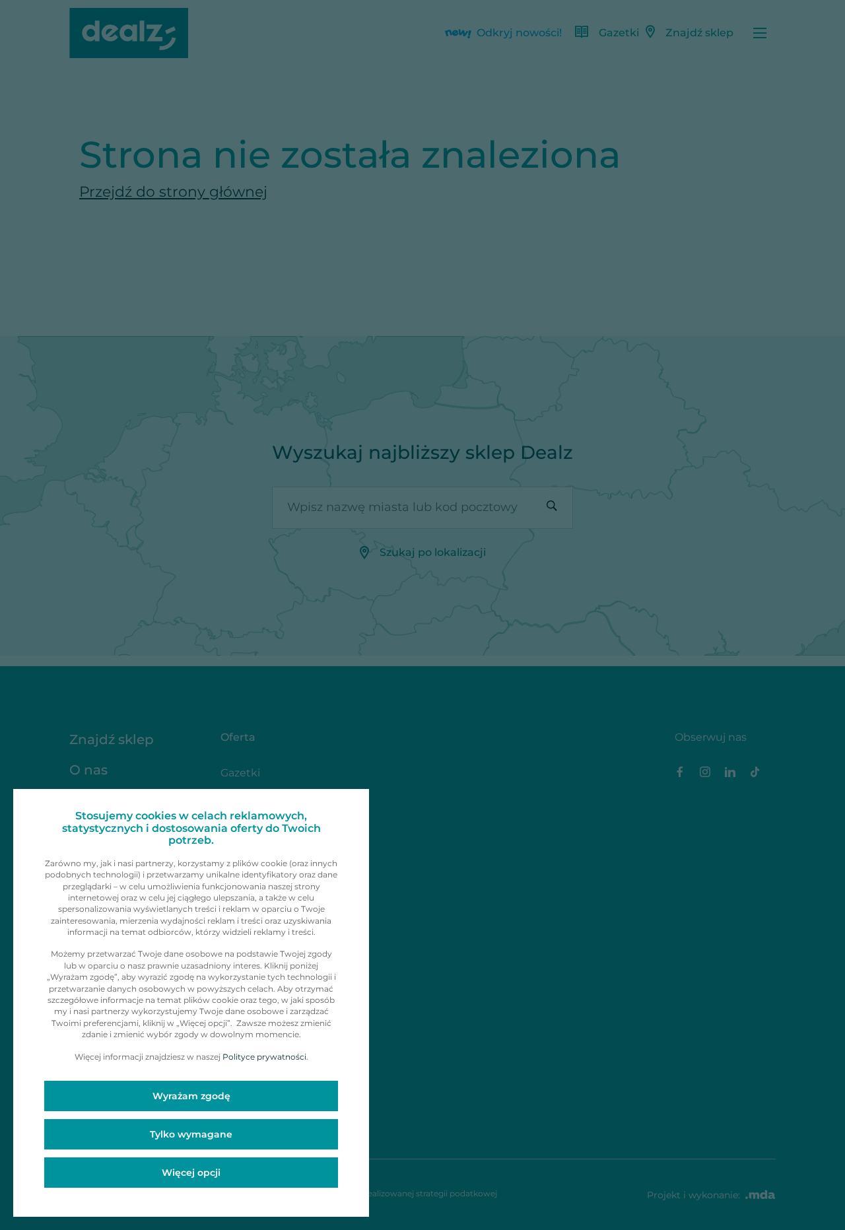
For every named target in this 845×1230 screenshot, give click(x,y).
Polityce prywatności (264, 1057)
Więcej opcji (191, 1173)
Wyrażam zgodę (191, 1096)
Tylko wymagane (191, 1134)
